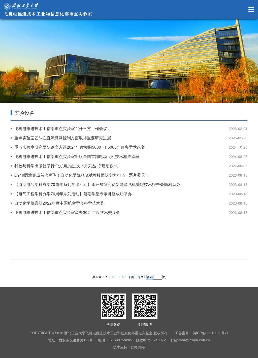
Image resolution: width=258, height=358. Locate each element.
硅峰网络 (138, 346)
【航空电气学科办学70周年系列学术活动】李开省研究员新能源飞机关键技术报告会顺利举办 (97, 184)
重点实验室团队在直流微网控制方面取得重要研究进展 (62, 138)
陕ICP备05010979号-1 (210, 332)
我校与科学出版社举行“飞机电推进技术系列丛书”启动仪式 (66, 166)
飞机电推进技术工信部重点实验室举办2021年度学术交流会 (67, 212)
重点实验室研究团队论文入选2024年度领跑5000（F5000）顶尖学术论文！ (81, 147)
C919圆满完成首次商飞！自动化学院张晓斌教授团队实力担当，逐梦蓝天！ (81, 175)
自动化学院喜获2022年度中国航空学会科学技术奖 (59, 203)
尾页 (140, 276)
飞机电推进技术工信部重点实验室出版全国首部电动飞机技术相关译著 (76, 156)
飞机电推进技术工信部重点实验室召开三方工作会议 (60, 128)
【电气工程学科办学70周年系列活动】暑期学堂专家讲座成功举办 (73, 194)
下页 (131, 276)
